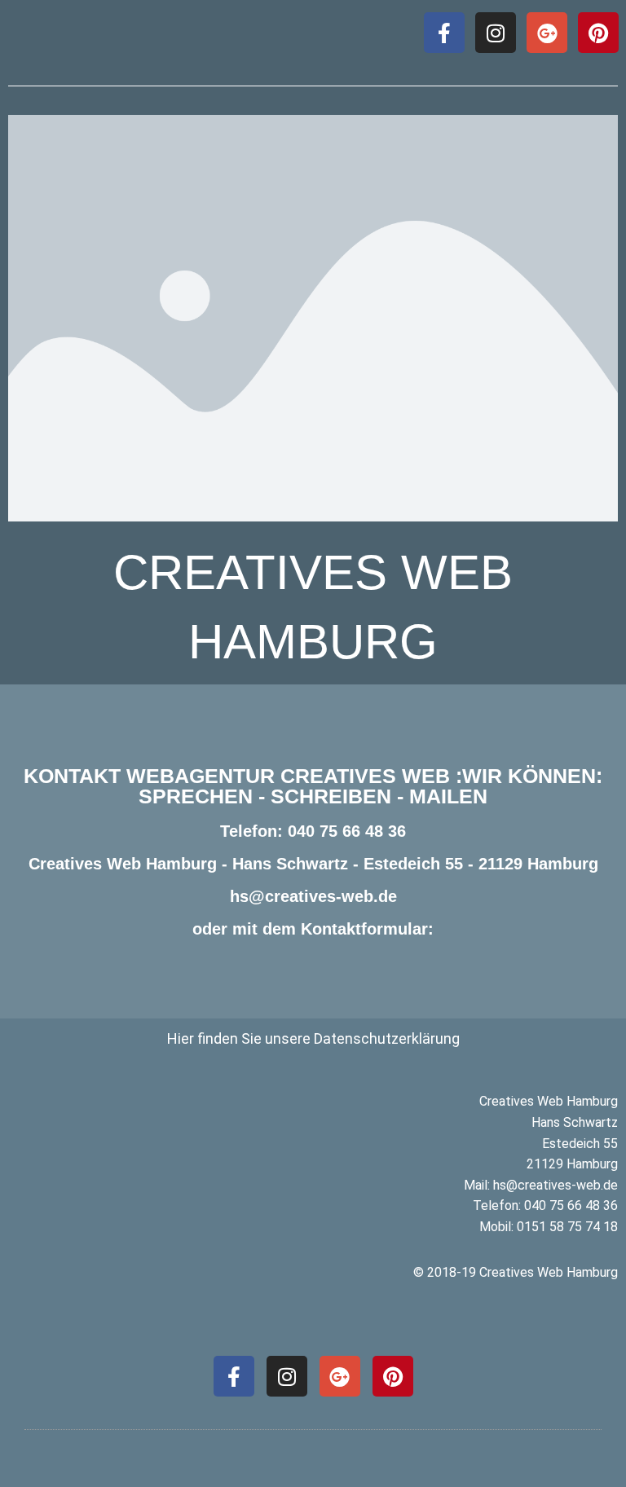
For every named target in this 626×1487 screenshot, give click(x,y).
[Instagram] (495, 32)
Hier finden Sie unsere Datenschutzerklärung (313, 1038)
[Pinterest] (598, 32)
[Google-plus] (547, 32)
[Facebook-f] (444, 32)
